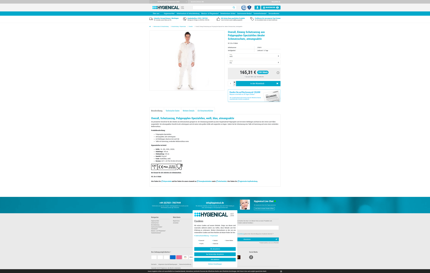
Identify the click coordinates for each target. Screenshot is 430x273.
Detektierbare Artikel (227, 13)
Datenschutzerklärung (185, 264)
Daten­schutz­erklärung (202, 235)
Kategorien (154, 217)
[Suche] (233, 8)
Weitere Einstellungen (215, 264)
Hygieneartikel (169, 13)
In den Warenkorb (257, 83)
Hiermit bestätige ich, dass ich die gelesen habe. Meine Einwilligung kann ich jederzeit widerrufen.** (246, 233)
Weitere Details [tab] (188, 111)
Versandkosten (274, 13)
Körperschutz (167, 181)
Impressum (214, 235)
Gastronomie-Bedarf (244, 13)
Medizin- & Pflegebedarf (210, 13)
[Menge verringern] (234, 85)
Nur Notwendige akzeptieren (215, 254)
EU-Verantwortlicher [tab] (205, 111)
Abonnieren (247, 239)
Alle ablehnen (215, 259)
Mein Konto (176, 217)
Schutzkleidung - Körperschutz (178, 26)
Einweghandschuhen (205, 181)
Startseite (154, 264)
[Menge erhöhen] (234, 82)
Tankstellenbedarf (259, 13)
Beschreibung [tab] (156, 111)
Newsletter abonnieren (224, 217)
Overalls (191, 26)
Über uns (156, 13)
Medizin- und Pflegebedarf (158, 231)
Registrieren (176, 221)
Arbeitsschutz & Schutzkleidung (188, 13)
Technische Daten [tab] (173, 111)
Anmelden (175, 223)
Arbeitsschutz (222, 181)
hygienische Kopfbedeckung (248, 181)
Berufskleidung (155, 225)
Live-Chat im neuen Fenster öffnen (264, 208)
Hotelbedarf (154, 229)
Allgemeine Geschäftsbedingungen (167, 264)
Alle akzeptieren (215, 249)
